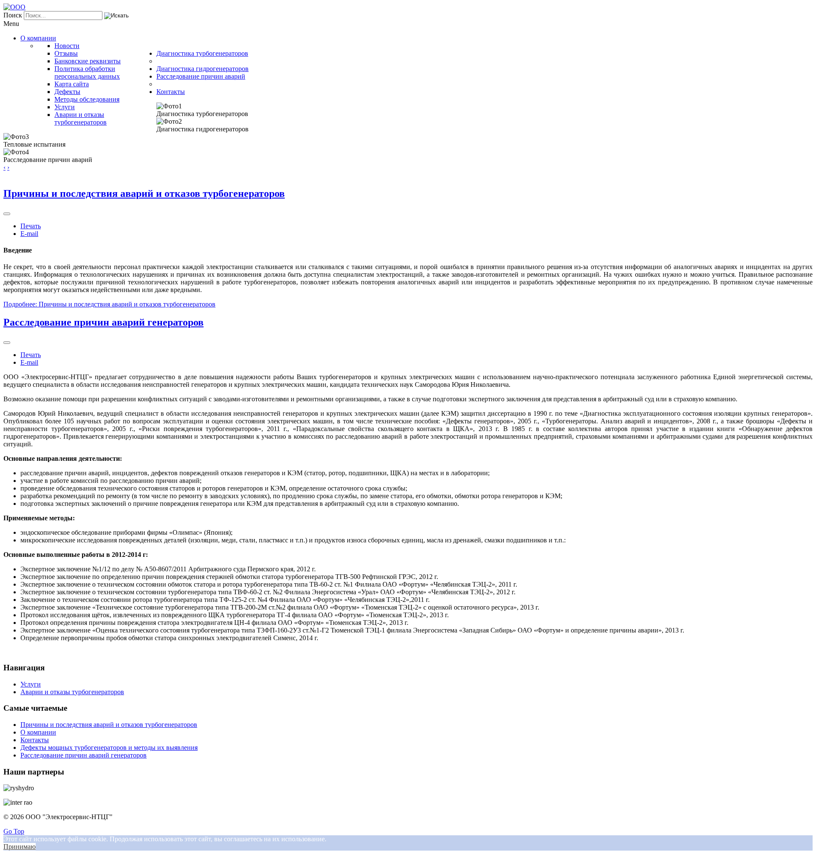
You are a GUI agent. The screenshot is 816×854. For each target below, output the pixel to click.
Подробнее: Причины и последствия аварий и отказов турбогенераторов (109, 304)
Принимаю (19, 846)
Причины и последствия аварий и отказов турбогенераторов (144, 193)
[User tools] (6, 214)
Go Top (13, 831)
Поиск (12, 15)
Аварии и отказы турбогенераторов (72, 691)
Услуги (30, 684)
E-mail (29, 233)
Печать (30, 226)
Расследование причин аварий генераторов (103, 322)
